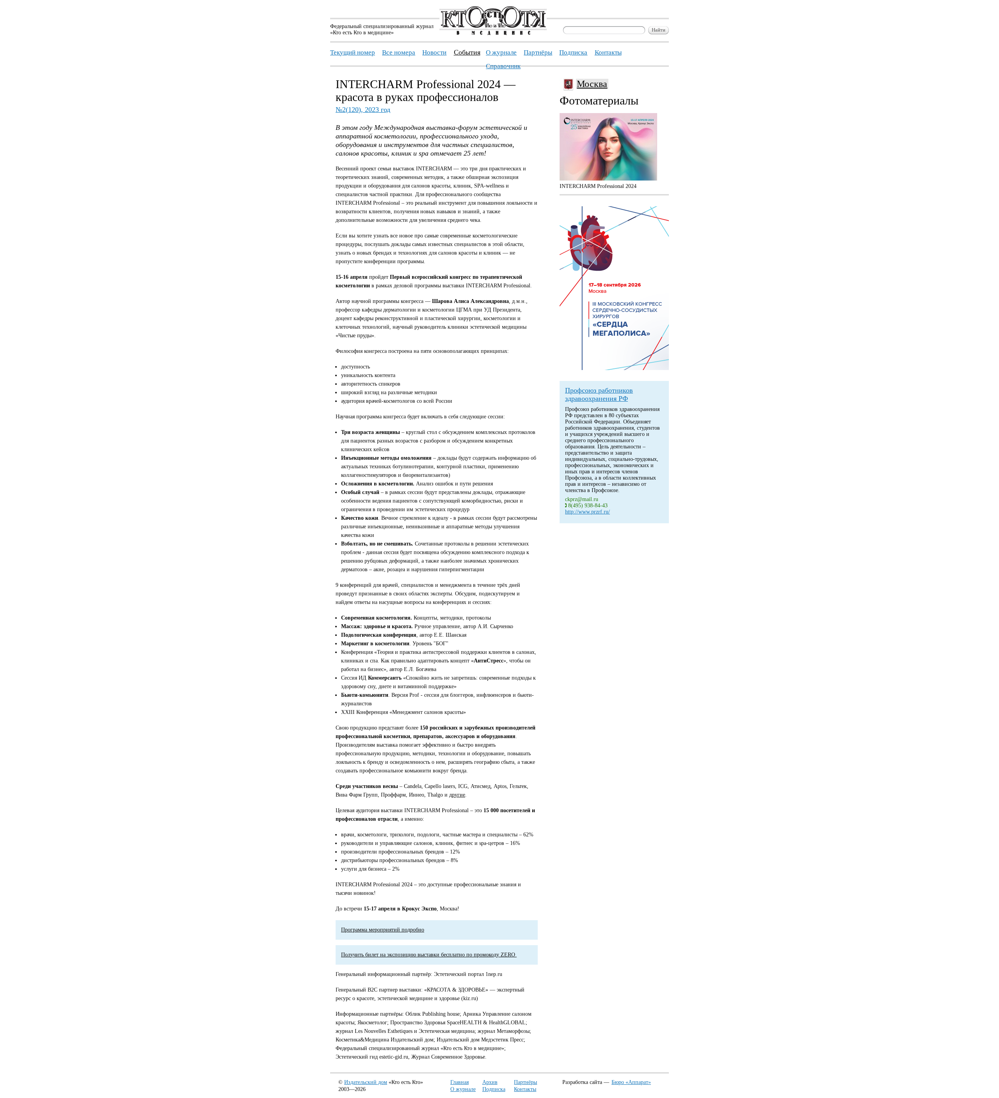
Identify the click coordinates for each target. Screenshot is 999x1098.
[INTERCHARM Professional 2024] (608, 147)
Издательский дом (365, 1082)
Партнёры (525, 1082)
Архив (490, 1082)
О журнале (463, 1089)
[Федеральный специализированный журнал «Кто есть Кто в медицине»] (493, 33)
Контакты (525, 1089)
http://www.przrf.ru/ (587, 512)
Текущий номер (352, 52)
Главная (459, 1082)
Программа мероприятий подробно (382, 930)
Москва (592, 84)
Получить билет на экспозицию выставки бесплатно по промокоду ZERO (429, 955)
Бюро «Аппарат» (631, 1082)
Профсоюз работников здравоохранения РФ (599, 394)
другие (457, 795)
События (467, 52)
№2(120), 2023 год (363, 109)
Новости (434, 52)
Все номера (398, 52)
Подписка (493, 1089)
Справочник (503, 66)
